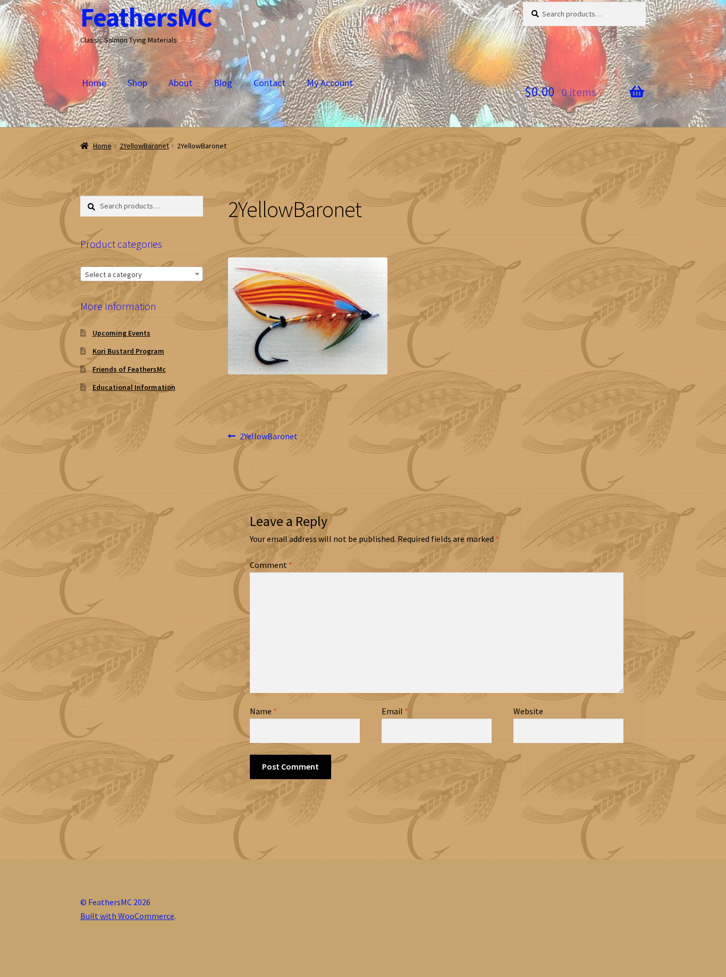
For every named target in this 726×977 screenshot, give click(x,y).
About (180, 83)
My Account (330, 83)
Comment (271, 565)
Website (528, 711)
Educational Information (133, 387)
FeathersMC (146, 17)
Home (94, 83)
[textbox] (141, 274)
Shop (137, 83)
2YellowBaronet (144, 146)
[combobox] (141, 273)
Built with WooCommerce (127, 916)
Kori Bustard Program (128, 351)
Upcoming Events (121, 333)
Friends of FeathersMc (129, 369)
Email (395, 711)
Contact (269, 83)
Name (263, 711)
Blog (223, 83)
